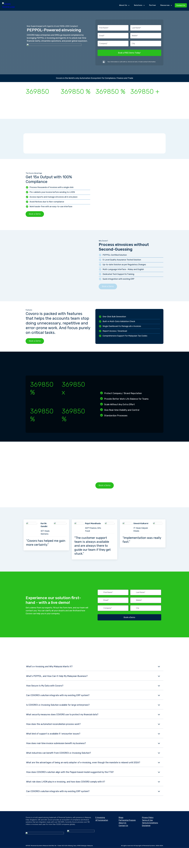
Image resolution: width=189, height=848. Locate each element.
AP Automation (101, 820)
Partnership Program (127, 820)
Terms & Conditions (150, 823)
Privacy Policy (147, 817)
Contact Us (123, 826)
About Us (122, 823)
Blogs (121, 817)
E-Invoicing (100, 817)
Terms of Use (147, 820)
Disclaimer (146, 826)
